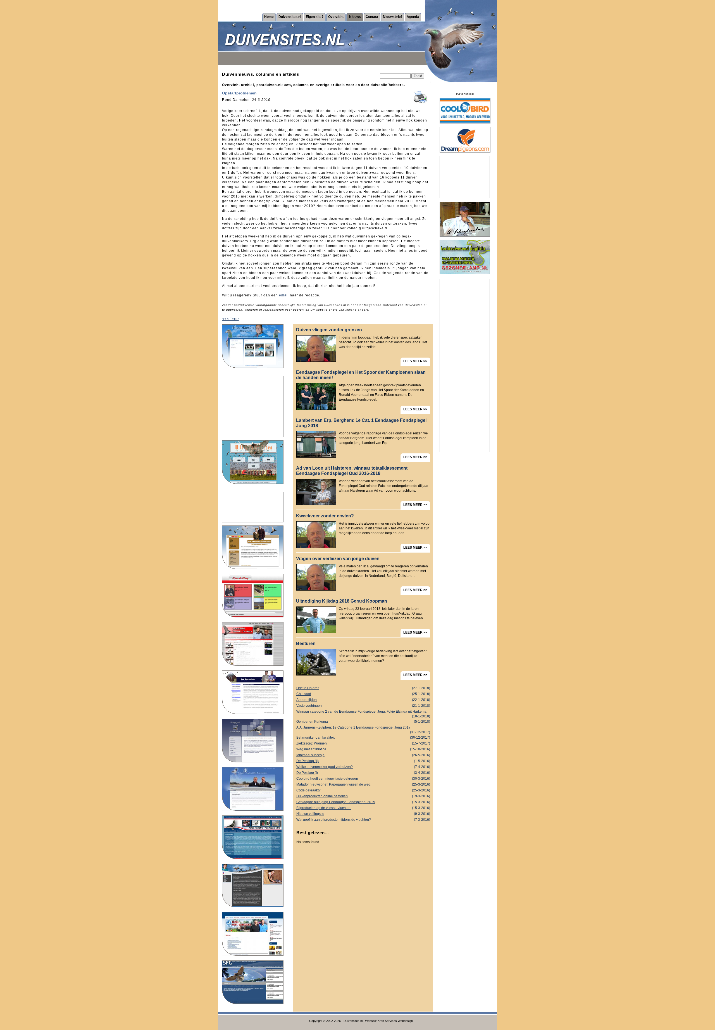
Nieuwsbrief (392, 17)
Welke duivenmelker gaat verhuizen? (363, 767)
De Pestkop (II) (363, 761)
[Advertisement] (253, 406)
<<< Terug (231, 319)
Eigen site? (314, 17)
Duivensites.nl (289, 17)
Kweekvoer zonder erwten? (325, 515)
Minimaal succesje (363, 755)
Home (269, 17)
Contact (372, 17)
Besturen (306, 643)
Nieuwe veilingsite (363, 814)
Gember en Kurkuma (363, 722)
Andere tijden (363, 700)
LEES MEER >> (415, 361)
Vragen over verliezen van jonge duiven (338, 558)
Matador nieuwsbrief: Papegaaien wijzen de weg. (363, 784)
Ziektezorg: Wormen (363, 743)
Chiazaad (363, 694)
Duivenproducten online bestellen (363, 796)
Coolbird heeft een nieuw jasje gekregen (363, 779)
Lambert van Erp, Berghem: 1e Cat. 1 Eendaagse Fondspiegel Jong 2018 (361, 423)
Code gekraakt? (363, 790)
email (284, 295)
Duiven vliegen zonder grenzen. (329, 329)
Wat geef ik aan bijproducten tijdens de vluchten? (363, 820)
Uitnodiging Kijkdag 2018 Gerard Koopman (341, 601)
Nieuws (355, 17)
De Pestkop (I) (363, 773)
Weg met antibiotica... (363, 749)
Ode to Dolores (363, 688)
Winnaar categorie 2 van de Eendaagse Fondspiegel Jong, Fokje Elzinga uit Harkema (363, 712)
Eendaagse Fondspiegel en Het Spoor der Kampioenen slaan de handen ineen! (361, 375)
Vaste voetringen (363, 706)
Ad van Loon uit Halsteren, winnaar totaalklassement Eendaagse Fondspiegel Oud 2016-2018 (351, 471)
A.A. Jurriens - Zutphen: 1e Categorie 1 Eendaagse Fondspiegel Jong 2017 (363, 728)
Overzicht (336, 17)
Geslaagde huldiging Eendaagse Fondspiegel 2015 (363, 802)
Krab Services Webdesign (395, 1020)
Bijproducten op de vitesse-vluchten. (363, 808)
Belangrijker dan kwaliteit (363, 737)
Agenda (413, 17)
